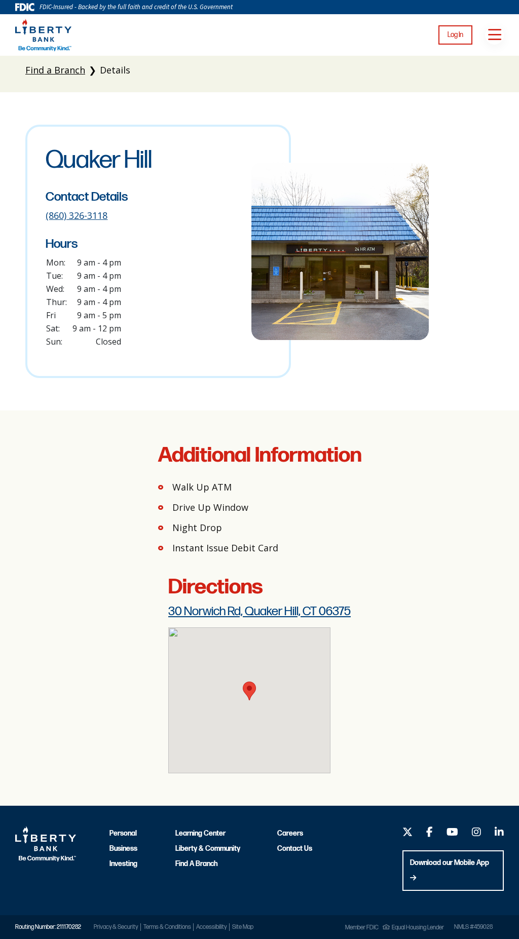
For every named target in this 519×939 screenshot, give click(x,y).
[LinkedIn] (499, 833)
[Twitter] (407, 833)
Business (123, 848)
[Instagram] (476, 833)
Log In (455, 34)
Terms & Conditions (167, 927)
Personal (123, 833)
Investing (123, 863)
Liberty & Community (207, 848)
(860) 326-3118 (76, 215)
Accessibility (211, 927)
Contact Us (294, 848)
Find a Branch (55, 70)
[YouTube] (452, 833)
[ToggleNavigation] (494, 35)
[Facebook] (429, 833)
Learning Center (200, 833)
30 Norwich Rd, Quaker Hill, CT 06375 (259, 611)
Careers (290, 833)
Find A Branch (196, 863)
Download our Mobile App (449, 862)
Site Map (242, 927)
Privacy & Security (116, 927)
